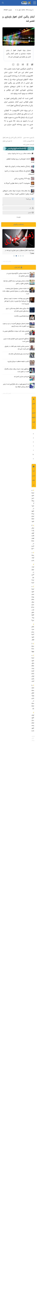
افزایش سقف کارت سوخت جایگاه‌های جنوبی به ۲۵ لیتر (16, 332)
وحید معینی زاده (27, 144)
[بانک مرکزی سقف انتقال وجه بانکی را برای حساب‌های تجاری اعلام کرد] (32, 309)
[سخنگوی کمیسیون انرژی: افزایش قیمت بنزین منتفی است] (32, 340)
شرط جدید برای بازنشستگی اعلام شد (19, 354)
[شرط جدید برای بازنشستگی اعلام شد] (32, 355)
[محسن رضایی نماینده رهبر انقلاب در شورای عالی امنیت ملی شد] (32, 347)
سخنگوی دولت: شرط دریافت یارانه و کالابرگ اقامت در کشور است (16, 370)
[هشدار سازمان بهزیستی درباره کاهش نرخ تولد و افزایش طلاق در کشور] (32, 282)
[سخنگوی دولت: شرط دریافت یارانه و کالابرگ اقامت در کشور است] (32, 370)
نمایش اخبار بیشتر (33, 738)
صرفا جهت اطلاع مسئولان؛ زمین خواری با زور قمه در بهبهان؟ (19, 251)
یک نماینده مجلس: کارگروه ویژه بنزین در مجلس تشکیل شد (32, 697)
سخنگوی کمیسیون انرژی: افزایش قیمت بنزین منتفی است (16, 340)
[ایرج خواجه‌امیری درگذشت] (32, 317)
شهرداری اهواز (6, 141)
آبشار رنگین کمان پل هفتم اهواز (11, 138)
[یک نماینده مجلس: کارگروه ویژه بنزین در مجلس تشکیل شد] (32, 274)
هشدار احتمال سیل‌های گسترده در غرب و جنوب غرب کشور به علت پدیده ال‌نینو (16, 325)
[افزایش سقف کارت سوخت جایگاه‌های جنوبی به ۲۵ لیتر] (32, 332)
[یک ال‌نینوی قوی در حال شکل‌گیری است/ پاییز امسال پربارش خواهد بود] (32, 385)
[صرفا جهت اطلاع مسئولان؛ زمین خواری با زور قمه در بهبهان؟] (18, 238)
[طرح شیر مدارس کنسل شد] (32, 378)
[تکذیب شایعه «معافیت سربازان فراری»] (32, 362)
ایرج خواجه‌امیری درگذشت (21, 316)
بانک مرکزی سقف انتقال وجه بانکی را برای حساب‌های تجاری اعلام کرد (17, 309)
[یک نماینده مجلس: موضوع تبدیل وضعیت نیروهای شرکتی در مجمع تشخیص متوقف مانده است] (32, 290)
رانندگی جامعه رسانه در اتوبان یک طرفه (17, 166)
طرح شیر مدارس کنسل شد (21, 377)
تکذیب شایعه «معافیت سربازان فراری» (18, 361)
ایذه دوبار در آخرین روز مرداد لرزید (32, 575)
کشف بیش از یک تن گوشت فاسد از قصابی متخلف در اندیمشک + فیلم (31, 537)
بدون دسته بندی (27, 138)
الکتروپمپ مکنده (27, 141)
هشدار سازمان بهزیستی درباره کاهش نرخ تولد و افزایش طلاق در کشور (16, 282)
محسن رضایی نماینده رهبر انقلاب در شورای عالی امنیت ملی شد (17, 347)
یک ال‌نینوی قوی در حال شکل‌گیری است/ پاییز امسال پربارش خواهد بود (16, 385)
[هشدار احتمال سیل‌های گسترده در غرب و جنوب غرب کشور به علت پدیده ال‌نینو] (32, 325)
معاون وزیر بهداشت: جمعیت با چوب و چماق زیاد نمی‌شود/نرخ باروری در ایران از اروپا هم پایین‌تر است (16, 301)
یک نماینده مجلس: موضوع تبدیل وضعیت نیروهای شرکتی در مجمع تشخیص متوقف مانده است (16, 291)
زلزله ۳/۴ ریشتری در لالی (22, 178)
